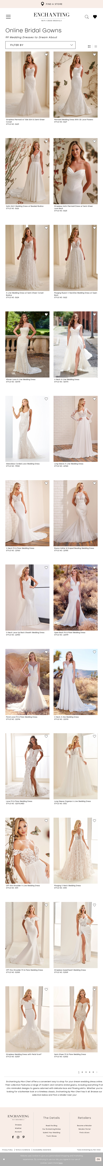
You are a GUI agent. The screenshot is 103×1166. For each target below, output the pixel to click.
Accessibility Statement (42, 1150)
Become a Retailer (84, 1126)
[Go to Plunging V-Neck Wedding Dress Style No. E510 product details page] (76, 851)
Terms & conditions (23, 1150)
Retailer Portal (85, 1129)
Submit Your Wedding (51, 1132)
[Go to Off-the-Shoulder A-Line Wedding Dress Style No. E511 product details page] (27, 851)
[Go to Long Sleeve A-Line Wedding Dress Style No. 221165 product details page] (76, 429)
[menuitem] (51, 4)
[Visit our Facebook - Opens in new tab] (13, 1137)
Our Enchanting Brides (51, 1129)
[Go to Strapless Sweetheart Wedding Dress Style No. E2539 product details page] (76, 935)
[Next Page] (97, 1072)
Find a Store (84, 1132)
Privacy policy (7, 1150)
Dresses (18, 1125)
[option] (27, 93)
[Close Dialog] (4, 1159)
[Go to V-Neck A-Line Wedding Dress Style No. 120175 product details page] (76, 344)
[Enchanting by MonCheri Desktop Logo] (51, 17)
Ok (98, 1159)
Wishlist (18, 1128)
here (60, 1162)
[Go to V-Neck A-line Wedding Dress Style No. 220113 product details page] (76, 682)
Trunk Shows (51, 1136)
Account (18, 1132)
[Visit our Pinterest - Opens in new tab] (24, 1137)
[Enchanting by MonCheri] (18, 1117)
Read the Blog (51, 1126)
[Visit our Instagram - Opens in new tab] (18, 1137)
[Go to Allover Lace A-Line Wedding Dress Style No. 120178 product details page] (27, 344)
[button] (8, 17)
